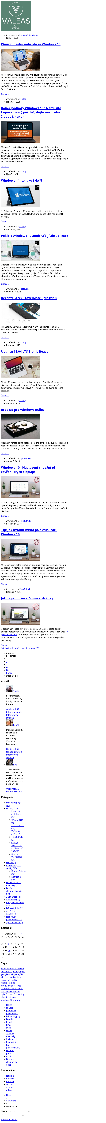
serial (8, 988)
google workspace (10, 974)
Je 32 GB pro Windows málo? (22, 409)
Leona (16, 724)
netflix (14, 980)
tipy (22, 994)
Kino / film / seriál (9, 1025)
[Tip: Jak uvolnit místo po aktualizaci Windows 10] (20, 560)
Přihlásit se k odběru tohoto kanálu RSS (20, 648)
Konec (9, 672)
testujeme (6, 991)
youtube (17, 1000)
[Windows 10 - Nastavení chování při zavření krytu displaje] (20, 497)
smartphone (17, 988)
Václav (16, 690)
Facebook (5, 1119)
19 (9, 950)
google (21, 971)
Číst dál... (5, 94)
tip (12, 991)
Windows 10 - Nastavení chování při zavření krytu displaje (28, 469)
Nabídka (10, 1075)
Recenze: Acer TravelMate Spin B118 (29, 298)
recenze (17, 985)
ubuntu (5, 997)
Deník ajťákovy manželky (10, 1033)
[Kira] (9, 764)
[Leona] (9, 724)
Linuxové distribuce (28, 35)
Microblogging (13, 1016)
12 (9, 947)
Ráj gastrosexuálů (13, 1046)
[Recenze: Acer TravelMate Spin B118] (20, 321)
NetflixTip (6, 982)
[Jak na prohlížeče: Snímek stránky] (20, 623)
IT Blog (9, 1007)
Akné (3, 968)
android (10, 968)
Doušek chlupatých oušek (11, 1062)
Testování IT (25, 288)
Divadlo (9, 1019)
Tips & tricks (25, 458)
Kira (15, 764)
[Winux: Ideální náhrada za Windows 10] (20, 69)
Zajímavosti (11, 1039)
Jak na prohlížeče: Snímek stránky (27, 598)
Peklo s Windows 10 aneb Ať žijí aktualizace (34, 235)
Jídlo (21, 974)
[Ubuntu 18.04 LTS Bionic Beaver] (20, 377)
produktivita (7, 985)
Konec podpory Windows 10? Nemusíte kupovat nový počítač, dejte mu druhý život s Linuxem (31, 112)
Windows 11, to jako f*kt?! (21, 180)
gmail (15, 971)
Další (8, 670)
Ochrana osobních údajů (10, 1087)
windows (13, 997)
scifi (3, 988)
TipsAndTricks (13, 994)
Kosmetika (11, 977)
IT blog (22, 98)
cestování (19, 968)
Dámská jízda (10, 1052)
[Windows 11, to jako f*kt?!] (20, 206)
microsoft (6, 980)
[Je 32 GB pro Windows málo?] (20, 437)
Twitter (13, 1119)
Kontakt (10, 1081)
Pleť (13, 982)
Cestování (11, 1042)
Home (9, 1004)
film (3, 971)
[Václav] (9, 690)
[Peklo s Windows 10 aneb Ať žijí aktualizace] (20, 259)
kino (3, 977)
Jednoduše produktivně (12, 1012)
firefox (8, 971)
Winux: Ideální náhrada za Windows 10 (30, 44)
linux (19, 977)
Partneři (10, 1078)
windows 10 (7, 1000)
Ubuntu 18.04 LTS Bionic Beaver (25, 351)
